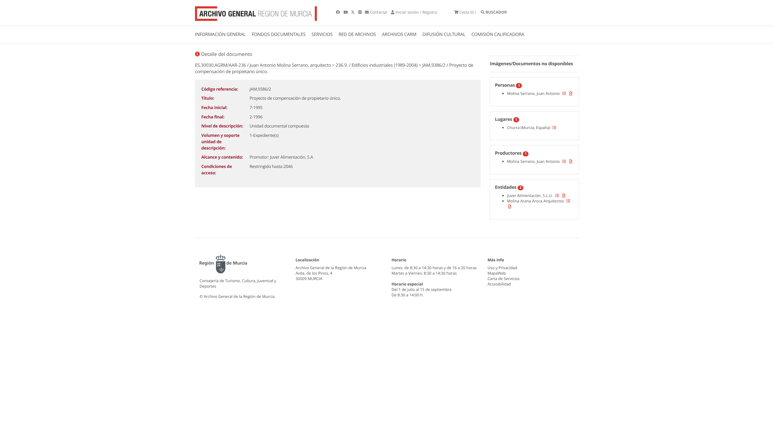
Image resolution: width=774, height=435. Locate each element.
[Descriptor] (571, 93)
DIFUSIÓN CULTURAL (443, 34)
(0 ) (467, 12)
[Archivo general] (256, 12)
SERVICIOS (322, 34)
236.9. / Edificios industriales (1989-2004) (377, 65)
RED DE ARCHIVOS (357, 34)
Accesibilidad (499, 284)
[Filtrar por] (564, 93)
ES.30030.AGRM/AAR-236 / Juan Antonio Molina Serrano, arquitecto (263, 65)
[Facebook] (338, 12)
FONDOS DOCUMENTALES (278, 34)
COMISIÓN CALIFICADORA (497, 34)
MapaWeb (497, 273)
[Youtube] (346, 12)
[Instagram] (360, 12)
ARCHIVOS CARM (399, 34)
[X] (353, 12)
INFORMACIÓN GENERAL (220, 34)
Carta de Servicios (504, 278)
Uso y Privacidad (502, 267)
